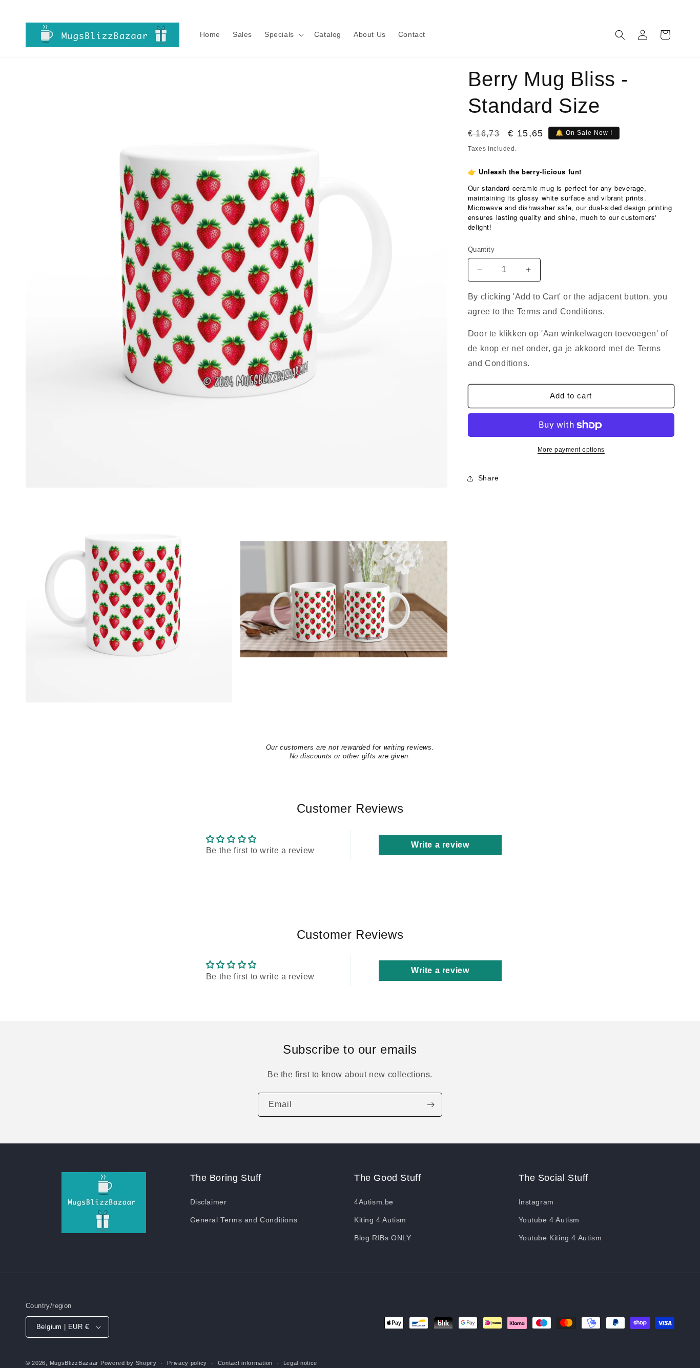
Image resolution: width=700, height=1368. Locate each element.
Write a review (440, 844)
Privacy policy (187, 1362)
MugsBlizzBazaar (74, 1363)
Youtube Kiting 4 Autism (560, 1238)
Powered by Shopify (128, 1363)
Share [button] (488, 478)
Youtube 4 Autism (549, 1220)
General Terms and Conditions (244, 1220)
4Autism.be (374, 1202)
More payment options (571, 449)
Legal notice (300, 1362)
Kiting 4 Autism (380, 1220)
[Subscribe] (430, 1105)
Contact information (245, 1362)
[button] (283, 34)
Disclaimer (208, 1202)
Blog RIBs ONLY (382, 1238)
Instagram (536, 1202)
